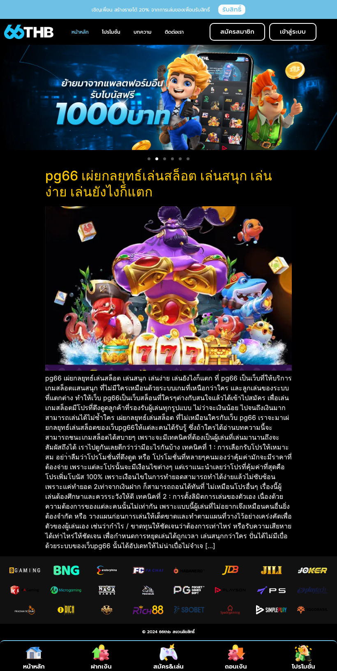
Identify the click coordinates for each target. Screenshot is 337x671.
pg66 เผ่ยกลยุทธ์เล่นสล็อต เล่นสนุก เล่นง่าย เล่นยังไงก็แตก (158, 183)
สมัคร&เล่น (168, 666)
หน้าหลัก (34, 666)
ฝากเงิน (101, 666)
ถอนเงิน (236, 666)
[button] (149, 158)
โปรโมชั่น (303, 666)
